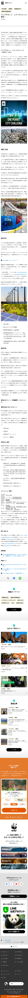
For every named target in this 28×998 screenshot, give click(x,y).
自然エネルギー (20, 600)
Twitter (8, 578)
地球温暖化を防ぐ (17, 8)
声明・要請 (18, 970)
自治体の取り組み (19, 602)
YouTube (16, 884)
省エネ (13, 602)
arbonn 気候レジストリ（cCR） (9, 260)
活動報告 (10, 8)
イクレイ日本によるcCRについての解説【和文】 (13, 573)
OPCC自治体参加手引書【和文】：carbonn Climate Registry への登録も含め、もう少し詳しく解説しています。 (15, 555)
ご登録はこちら (14, 896)
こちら (21, 817)
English (4, 977)
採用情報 (5, 961)
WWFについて (6, 951)
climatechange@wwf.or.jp (20, 274)
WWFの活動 (4, 8)
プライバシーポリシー (7, 974)
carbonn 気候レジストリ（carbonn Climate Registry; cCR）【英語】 (15, 569)
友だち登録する (14, 931)
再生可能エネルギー (5, 602)
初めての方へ (5, 955)
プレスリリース (5, 970)
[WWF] (1, 940)
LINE (20, 578)
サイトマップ (19, 974)
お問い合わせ (5, 965)
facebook (14, 578)
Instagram (21, 884)
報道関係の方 (19, 958)
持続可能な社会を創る (14, 855)
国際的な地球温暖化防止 (6, 11)
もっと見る (14, 609)
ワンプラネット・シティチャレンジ (8, 600)
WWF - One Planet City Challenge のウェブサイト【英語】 (14, 565)
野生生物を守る (14, 861)
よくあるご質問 (20, 961)
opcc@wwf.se (12, 539)
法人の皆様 (5, 958)
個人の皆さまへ (20, 955)
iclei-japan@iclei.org (10, 543)
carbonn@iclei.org (7, 545)
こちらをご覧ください (16, 992)
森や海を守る (14, 867)
